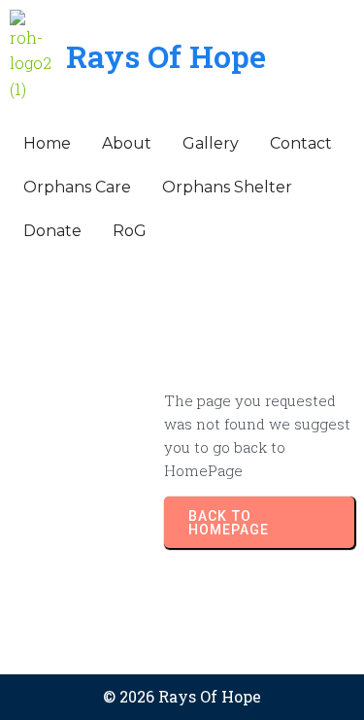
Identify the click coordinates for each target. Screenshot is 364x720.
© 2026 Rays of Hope (182, 696)
